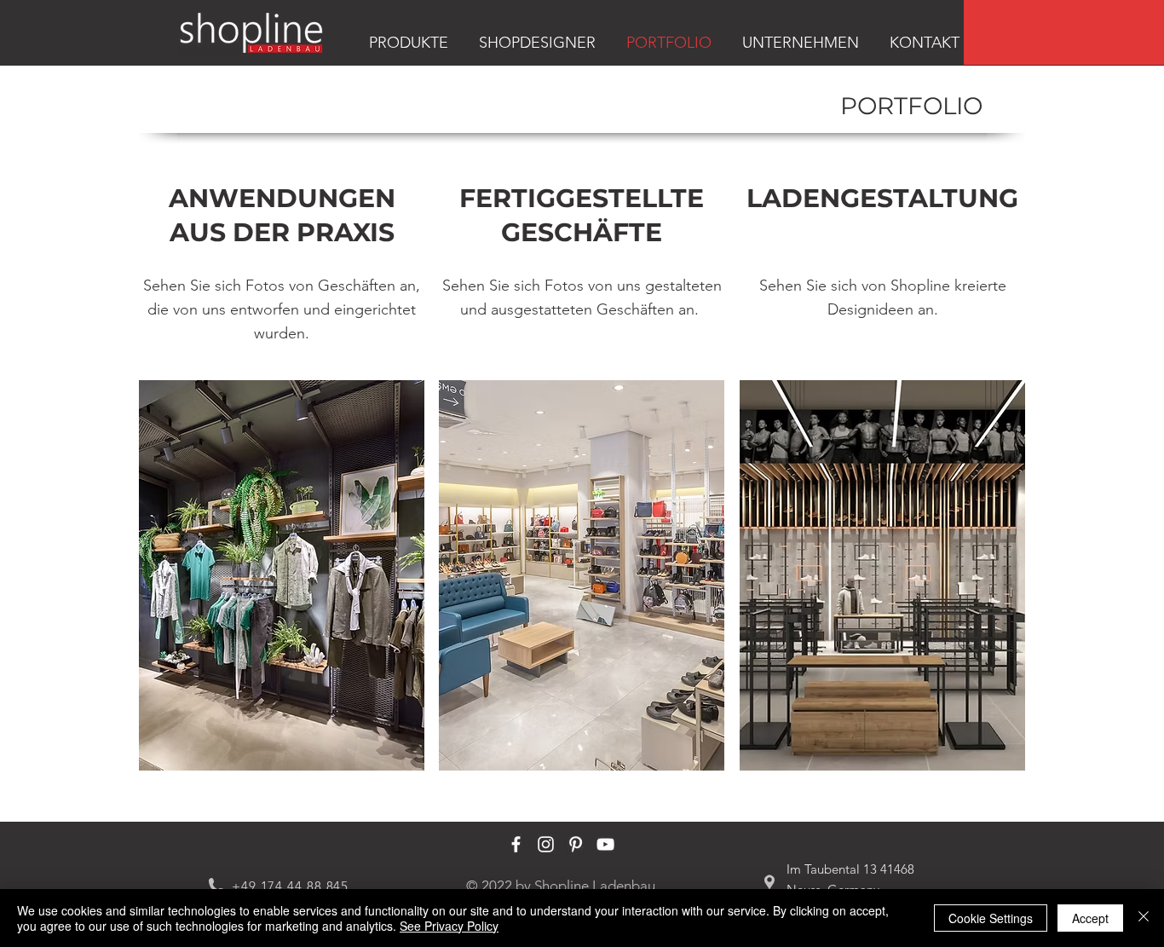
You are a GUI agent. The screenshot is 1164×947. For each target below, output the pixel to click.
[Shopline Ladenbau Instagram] (545, 844)
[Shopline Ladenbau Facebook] (516, 844)
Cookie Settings (990, 918)
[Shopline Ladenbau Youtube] (605, 844)
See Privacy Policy (449, 925)
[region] (1064, 32)
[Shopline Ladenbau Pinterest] (575, 844)
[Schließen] (1143, 918)
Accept (1090, 918)
